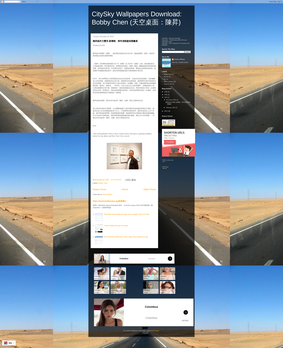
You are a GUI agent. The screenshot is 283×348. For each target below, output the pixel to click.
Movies (166, 77)
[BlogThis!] (128, 180)
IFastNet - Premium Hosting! (171, 38)
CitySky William (179, 59)
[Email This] (126, 180)
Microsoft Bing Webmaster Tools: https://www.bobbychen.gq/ (126, 237)
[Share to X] (131, 180)
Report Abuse (167, 116)
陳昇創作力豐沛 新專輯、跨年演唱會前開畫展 (115, 41)
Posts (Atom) (107, 194)
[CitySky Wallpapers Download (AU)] (164, 169)
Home (125, 189)
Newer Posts (99, 189)
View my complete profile (180, 62)
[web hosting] (168, 125)
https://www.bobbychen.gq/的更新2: (109, 201)
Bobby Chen (102, 183)
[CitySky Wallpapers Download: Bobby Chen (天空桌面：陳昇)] (163, 162)
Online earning (168, 81)
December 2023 (171, 100)
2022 (166, 111)
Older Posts (149, 189)
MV (165, 79)
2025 (166, 94)
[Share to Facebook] (133, 180)
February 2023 (171, 107)
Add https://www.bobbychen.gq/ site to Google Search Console (126, 214)
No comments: (116, 180)
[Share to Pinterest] (135, 180)
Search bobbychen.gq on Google (116, 225)
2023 (166, 97)
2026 (166, 92)
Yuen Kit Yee (168, 84)
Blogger (156, 331)
